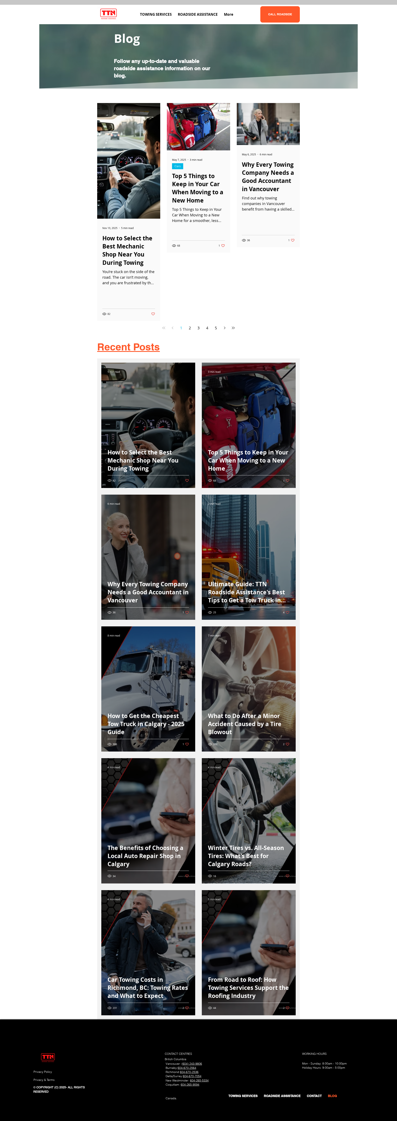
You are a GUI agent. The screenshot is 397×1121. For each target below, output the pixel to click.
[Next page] (224, 328)
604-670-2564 (187, 1068)
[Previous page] (172, 328)
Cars (178, 166)
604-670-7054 (192, 1076)
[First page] (163, 328)
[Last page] (233, 328)
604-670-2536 (189, 1072)
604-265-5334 (199, 1080)
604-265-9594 (190, 1084)
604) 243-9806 (192, 1064)
